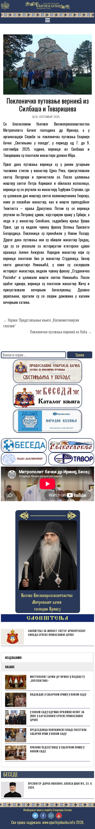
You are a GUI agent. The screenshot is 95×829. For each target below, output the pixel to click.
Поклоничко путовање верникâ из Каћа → (61, 332)
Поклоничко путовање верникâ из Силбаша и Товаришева (47, 104)
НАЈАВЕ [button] (10, 666)
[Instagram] (51, 816)
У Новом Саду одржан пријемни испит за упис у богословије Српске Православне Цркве (57, 716)
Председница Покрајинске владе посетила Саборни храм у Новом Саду (58, 732)
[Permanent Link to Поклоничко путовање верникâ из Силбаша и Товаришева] (47, 64)
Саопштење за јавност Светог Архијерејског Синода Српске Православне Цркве (57, 633)
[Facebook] (43, 816)
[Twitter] (35, 816)
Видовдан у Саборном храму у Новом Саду (58, 694)
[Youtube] (59, 816)
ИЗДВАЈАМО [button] (13, 657)
